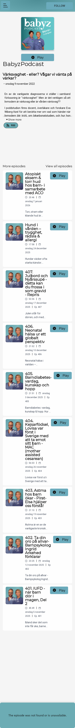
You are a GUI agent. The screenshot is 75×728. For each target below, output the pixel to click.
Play (40, 57)
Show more (14, 119)
